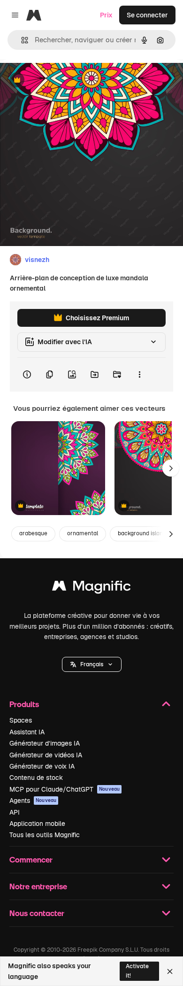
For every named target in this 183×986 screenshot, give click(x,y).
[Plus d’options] (139, 374)
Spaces (20, 720)
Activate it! (137, 971)
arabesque (33, 533)
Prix (106, 15)
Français (91, 664)
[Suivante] (170, 468)
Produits (24, 704)
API (14, 812)
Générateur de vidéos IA (45, 755)
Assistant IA (27, 732)
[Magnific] (91, 588)
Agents (32, 800)
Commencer (31, 859)
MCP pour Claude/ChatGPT (64, 789)
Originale (62, 80)
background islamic (143, 533)
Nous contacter (36, 913)
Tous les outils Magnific (44, 835)
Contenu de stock (36, 777)
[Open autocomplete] (21, 40)
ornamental (82, 533)
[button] (92, 664)
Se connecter (147, 15)
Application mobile (37, 823)
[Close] (170, 971)
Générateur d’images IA (44, 743)
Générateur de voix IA (42, 766)
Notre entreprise (38, 886)
